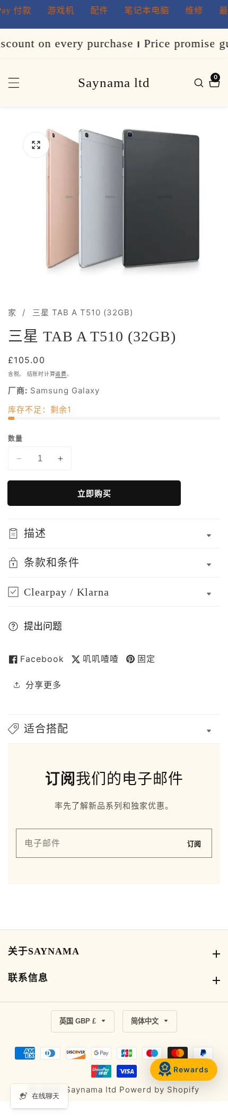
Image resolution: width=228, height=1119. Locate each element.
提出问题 (43, 626)
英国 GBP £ (78, 1021)
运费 (60, 374)
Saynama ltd (91, 1090)
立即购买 (94, 493)
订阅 (194, 843)
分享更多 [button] (43, 684)
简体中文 (146, 1021)
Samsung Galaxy (65, 390)
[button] (114, 729)
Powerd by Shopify (159, 1090)
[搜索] (200, 83)
